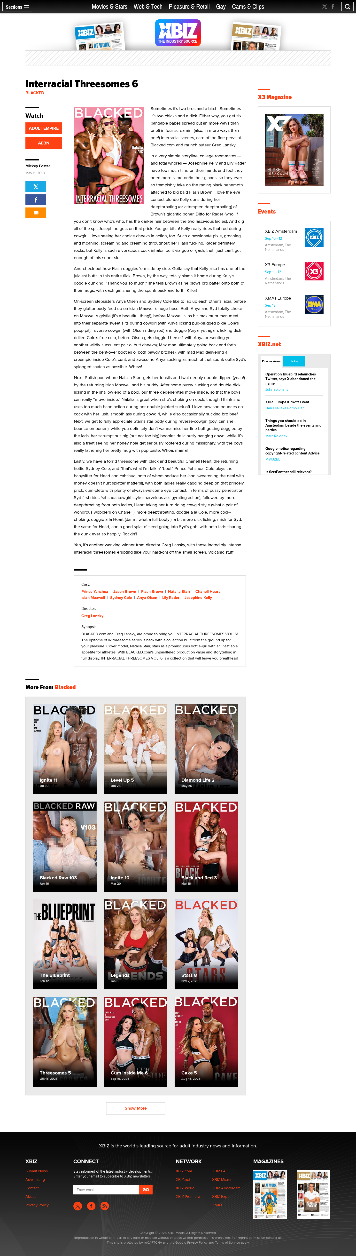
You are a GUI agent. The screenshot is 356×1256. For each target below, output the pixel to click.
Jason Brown (124, 591)
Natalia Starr (179, 591)
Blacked (34, 93)
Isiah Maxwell (93, 597)
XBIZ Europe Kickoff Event (287, 402)
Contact (32, 1188)
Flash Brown (152, 591)
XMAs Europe (278, 298)
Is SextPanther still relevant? (288, 472)
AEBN (43, 143)
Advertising (35, 1179)
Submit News (36, 1171)
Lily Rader (170, 597)
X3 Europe (275, 265)
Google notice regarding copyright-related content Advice (292, 451)
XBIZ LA (219, 1171)
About (30, 1196)
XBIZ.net (269, 344)
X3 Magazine (275, 97)
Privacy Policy (37, 1205)
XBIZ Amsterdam (281, 231)
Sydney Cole (121, 597)
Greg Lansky (92, 616)
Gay (221, 6)
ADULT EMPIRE (44, 128)
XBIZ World (185, 1188)
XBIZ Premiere (188, 1196)
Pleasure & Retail (189, 6)
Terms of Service (227, 1242)
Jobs (294, 361)
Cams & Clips (248, 6)
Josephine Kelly (198, 597)
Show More (136, 1108)
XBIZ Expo (221, 1196)
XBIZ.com (184, 1171)
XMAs (217, 1205)
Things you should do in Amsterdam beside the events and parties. (293, 425)
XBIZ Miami (221, 1179)
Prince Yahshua (94, 591)
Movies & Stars (109, 6)
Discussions (271, 361)
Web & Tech (148, 6)
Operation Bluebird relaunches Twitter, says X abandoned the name (290, 379)
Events (267, 211)
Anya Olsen (147, 597)
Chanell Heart (207, 591)
